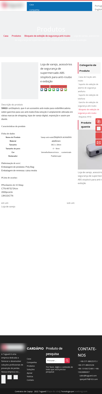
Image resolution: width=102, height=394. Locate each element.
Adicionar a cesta (58, 86)
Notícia (30, 376)
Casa (29, 358)
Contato (30, 380)
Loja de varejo (8, 206)
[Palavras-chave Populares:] (67, 360)
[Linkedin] (10, 376)
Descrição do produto (12, 104)
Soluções (31, 369)
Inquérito (45, 86)
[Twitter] (16, 376)
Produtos (31, 366)
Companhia (32, 362)
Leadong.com (80, 391)
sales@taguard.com (88, 375)
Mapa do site (52, 391)
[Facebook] (4, 376)
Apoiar (29, 373)
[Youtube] (3, 381)
